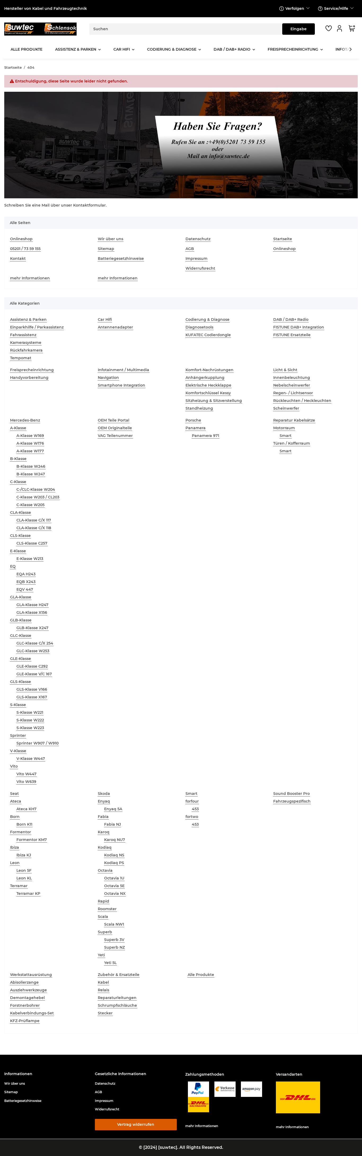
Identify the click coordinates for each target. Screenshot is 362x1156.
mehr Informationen (30, 278)
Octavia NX (115, 893)
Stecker (105, 1013)
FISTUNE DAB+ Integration (298, 327)
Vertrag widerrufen (135, 1124)
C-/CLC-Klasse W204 (35, 489)
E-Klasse (18, 551)
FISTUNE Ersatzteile (292, 334)
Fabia (103, 816)
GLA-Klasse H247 (32, 604)
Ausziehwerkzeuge (28, 990)
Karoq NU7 (114, 839)
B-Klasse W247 (30, 474)
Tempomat (20, 358)
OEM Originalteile (115, 428)
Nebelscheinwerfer (291, 385)
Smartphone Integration (121, 385)
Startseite (282, 239)
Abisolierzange (24, 982)
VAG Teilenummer (115, 435)
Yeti (101, 955)
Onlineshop (21, 239)
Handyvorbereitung (29, 377)
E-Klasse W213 (29, 558)
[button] (340, 28)
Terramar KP (28, 893)
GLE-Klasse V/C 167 (34, 674)
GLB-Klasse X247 (32, 627)
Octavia (105, 870)
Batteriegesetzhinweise (121, 258)
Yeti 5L (110, 962)
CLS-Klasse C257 (31, 543)
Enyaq (104, 801)
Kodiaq (105, 847)
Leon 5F (24, 870)
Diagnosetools (199, 327)
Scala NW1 (114, 924)
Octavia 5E (114, 885)
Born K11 (24, 824)
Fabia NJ (112, 824)
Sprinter (18, 735)
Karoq (103, 832)
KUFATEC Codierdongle (208, 334)
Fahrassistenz (23, 334)
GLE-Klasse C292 (32, 666)
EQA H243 (26, 574)
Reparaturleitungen (117, 997)
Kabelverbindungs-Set (32, 1013)
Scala (103, 916)
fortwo (192, 816)
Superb (105, 932)
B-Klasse (18, 458)
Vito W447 (26, 774)
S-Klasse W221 (29, 712)
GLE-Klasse (20, 658)
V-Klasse (18, 750)
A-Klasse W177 (30, 451)
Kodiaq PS (114, 862)
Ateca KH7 (26, 809)
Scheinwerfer (286, 408)
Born (15, 816)
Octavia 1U (114, 878)
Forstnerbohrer (25, 1005)
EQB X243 (26, 581)
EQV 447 (24, 589)
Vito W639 (26, 781)
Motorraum (284, 428)
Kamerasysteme (25, 342)
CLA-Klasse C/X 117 (33, 520)
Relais (103, 990)
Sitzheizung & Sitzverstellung (214, 400)
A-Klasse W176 (30, 443)
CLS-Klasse (20, 535)
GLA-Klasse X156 (31, 612)
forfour (192, 801)
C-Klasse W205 (30, 504)
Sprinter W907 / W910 (37, 743)
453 (195, 809)
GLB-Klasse (21, 620)
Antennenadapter (115, 327)
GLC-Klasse (20, 635)
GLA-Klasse (20, 597)
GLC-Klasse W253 (32, 651)
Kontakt (18, 258)
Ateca (15, 801)
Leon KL (24, 878)
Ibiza (14, 847)
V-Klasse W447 (30, 758)
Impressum (197, 258)
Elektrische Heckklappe (208, 385)
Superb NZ (114, 947)
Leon (15, 862)
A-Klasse (18, 428)
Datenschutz (198, 239)
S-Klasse (18, 704)
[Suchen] (298, 29)
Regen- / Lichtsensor (293, 393)
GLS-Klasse (20, 681)
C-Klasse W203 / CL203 (37, 497)
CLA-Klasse (20, 512)
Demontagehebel (27, 997)
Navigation (108, 377)
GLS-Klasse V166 (31, 689)
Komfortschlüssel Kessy (208, 393)
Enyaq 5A (113, 809)
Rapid (103, 901)
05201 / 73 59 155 (25, 248)
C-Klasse (18, 481)
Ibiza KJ (23, 855)
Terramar (19, 885)
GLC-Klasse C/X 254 (34, 643)
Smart (286, 435)
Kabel (103, 982)
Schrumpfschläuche (117, 1005)
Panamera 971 (205, 435)
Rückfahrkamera (26, 350)
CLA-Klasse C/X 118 (33, 528)
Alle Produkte (201, 974)
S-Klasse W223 (30, 727)
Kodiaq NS (114, 855)
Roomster (107, 909)
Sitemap (106, 248)
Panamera (196, 428)
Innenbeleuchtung (291, 377)
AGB (190, 248)
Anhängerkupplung (205, 377)
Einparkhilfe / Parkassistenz (37, 327)
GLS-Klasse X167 (31, 697)
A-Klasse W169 (30, 435)
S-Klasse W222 (30, 720)
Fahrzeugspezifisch (292, 801)
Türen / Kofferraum (291, 443)
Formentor (20, 832)
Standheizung (199, 408)
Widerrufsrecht (200, 268)
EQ (13, 566)
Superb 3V (114, 939)
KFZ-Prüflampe (24, 1020)
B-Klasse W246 (30, 466)
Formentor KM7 (31, 839)
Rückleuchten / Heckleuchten (302, 400)
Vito (14, 766)
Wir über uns (110, 239)
